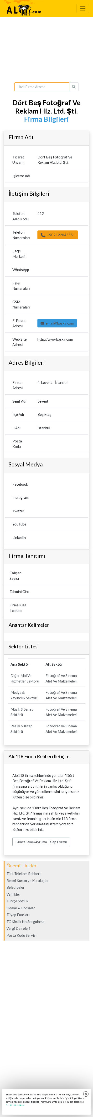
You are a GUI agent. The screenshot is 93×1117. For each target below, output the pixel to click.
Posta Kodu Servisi (21, 935)
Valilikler (13, 894)
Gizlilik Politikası (15, 1105)
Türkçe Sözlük (17, 901)
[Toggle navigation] (82, 8)
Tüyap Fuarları (18, 914)
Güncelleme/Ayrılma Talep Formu (41, 842)
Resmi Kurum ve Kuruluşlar (27, 880)
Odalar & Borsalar (20, 908)
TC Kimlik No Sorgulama (25, 921)
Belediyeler (15, 887)
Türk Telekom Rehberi (23, 873)
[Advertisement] (46, 49)
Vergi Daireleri (18, 928)
